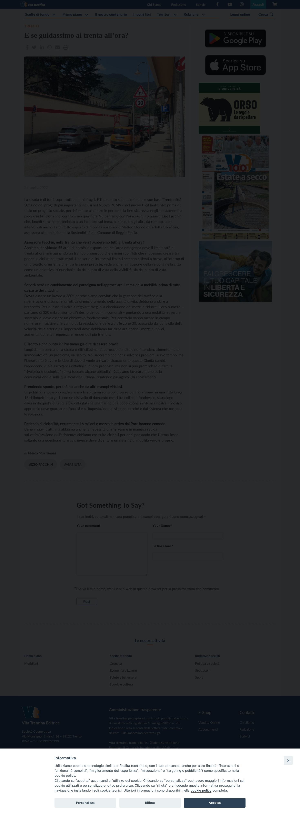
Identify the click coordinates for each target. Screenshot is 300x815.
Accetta (215, 803)
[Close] (288, 760)
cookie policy (201, 790)
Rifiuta (150, 803)
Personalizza (85, 803)
